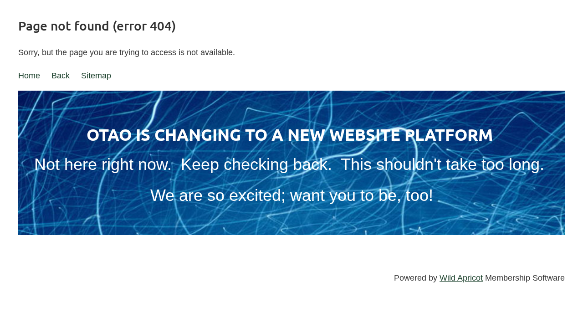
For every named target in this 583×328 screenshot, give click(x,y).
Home (29, 75)
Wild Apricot (461, 277)
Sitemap (96, 75)
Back (60, 75)
